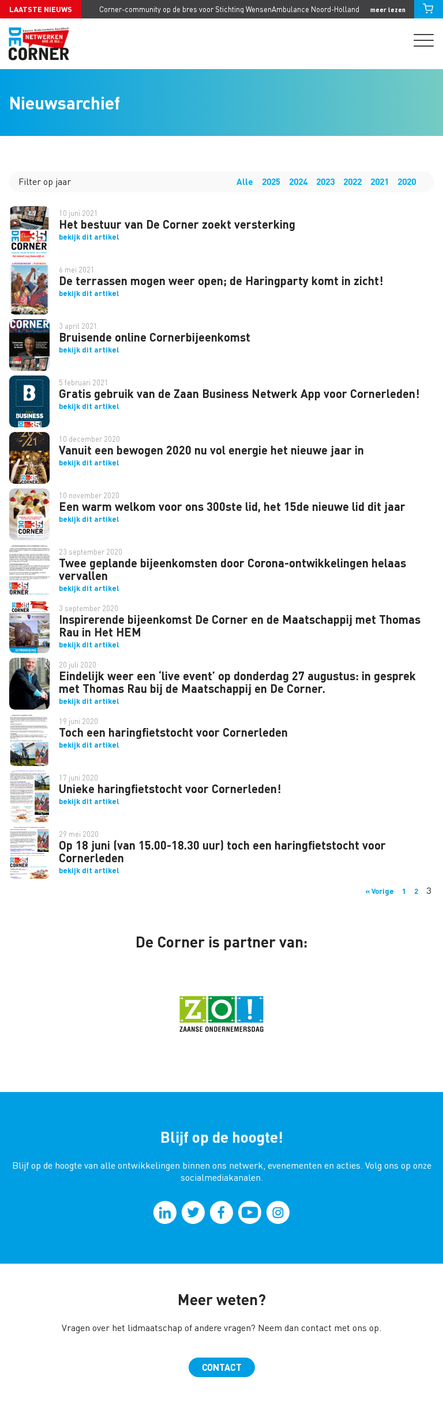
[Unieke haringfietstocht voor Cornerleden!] (29, 796)
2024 (298, 181)
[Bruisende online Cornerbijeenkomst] (29, 345)
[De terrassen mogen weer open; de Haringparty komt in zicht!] (29, 288)
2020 (406, 181)
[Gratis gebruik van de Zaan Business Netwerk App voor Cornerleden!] (29, 401)
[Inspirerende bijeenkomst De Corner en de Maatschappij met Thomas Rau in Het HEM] (29, 627)
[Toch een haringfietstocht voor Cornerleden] (29, 740)
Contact (222, 1367)
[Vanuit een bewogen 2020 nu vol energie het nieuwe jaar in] (29, 458)
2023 (325, 181)
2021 (379, 181)
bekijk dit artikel (89, 236)
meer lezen (388, 9)
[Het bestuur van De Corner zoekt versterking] (29, 232)
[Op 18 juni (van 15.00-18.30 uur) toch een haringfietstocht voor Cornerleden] (29, 853)
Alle (244, 181)
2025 (271, 181)
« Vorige (379, 891)
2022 (352, 181)
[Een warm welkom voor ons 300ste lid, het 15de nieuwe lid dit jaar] (29, 514)
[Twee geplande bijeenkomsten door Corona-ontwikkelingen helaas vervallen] (29, 571)
